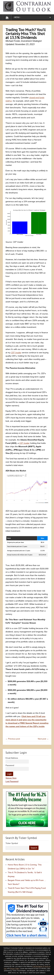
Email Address (12, 758)
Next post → (43, 739)
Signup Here (11, 778)
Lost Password (12, 781)
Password (10, 765)
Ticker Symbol (12, 843)
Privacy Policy (14, 968)
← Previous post (13, 739)
